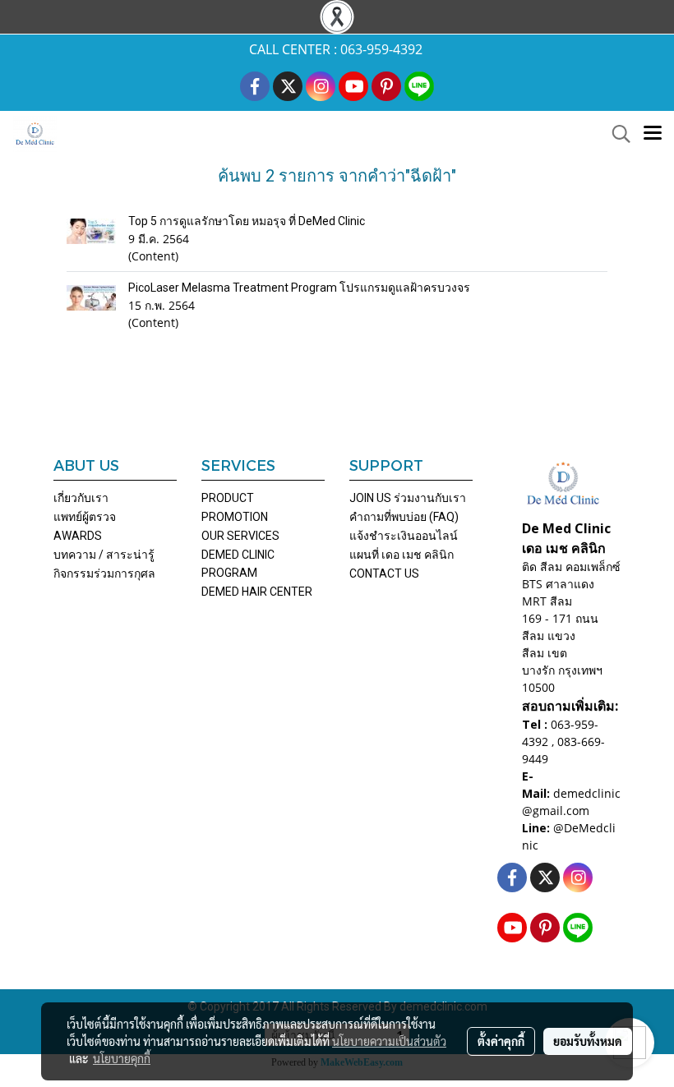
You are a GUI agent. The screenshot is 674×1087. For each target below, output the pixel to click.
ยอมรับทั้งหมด (587, 1041)
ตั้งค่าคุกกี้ (501, 1041)
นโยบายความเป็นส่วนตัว (389, 1041)
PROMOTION (234, 516)
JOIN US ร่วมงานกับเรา (407, 497)
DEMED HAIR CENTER (256, 591)
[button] (615, 134)
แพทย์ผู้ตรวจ (84, 516)
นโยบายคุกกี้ (121, 1058)
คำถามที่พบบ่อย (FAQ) (404, 516)
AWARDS (77, 535)
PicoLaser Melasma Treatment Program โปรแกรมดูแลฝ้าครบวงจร (299, 287)
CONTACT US (384, 573)
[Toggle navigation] (653, 134)
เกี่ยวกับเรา (80, 497)
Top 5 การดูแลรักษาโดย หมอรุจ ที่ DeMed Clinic (246, 221)
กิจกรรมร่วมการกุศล (104, 573)
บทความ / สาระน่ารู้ (104, 554)
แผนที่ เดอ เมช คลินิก (401, 554)
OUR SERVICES (240, 535)
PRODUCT (227, 497)
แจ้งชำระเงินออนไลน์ (403, 535)
